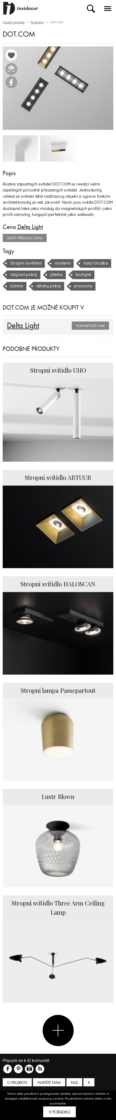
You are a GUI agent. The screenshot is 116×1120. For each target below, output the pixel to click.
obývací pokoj (23, 274)
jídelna (56, 274)
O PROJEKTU (17, 1082)
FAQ (74, 1082)
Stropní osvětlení (26, 263)
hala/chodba (96, 263)
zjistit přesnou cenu (24, 238)
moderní (62, 263)
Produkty (37, 22)
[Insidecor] (20, 8)
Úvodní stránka (14, 22)
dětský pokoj (48, 285)
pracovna (83, 285)
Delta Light (30, 227)
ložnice (16, 285)
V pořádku (59, 1112)
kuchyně (83, 274)
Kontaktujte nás (90, 326)
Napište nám (49, 1082)
